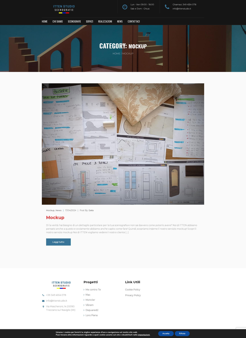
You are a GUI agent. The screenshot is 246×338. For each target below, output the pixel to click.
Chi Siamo (58, 21)
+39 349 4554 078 (56, 295)
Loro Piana (92, 315)
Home (44, 21)
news (59, 210)
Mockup (55, 217)
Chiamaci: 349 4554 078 (184, 4)
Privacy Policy (133, 295)
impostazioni (144, 335)
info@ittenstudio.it (182, 8)
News (120, 21)
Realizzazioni (105, 21)
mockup (50, 210)
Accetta (165, 333)
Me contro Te (93, 289)
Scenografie (74, 21)
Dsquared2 (92, 310)
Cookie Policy (132, 289)
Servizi (89, 21)
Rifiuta (182, 333)
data (91, 210)
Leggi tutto (58, 242)
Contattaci (134, 21)
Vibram (90, 305)
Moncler (90, 300)
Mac (88, 294)
